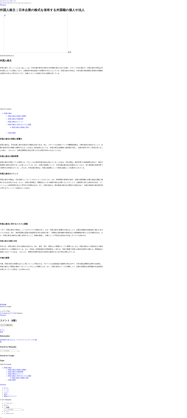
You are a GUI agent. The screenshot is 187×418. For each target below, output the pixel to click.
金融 (4, 304)
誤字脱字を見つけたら (8, 340)
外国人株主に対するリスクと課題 (19, 124)
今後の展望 (12, 133)
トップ (6, 390)
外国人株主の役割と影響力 (17, 116)
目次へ (6, 394)
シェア (6, 392)
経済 (1, 304)
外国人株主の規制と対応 (20, 127)
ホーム (6, 388)
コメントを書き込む (6, 325)
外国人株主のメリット (15, 122)
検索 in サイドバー (10, 396)
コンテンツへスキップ (8, 1)
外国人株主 (8, 113)
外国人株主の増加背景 (15, 119)
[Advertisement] (51, 91)
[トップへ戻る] (1, 417)
